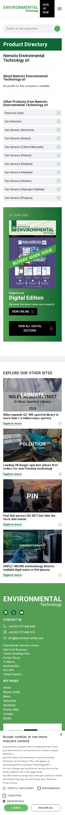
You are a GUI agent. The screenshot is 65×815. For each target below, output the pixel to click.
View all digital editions (30, 328)
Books (7, 718)
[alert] (32, 773)
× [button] (61, 734)
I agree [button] (16, 807)
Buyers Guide (11, 692)
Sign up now (46, 8)
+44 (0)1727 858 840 (21, 626)
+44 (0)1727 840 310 (21, 632)
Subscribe (9, 701)
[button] (4, 788)
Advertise (9, 705)
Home (7, 687)
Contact (8, 714)
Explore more (12, 423)
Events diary (11, 709)
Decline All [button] (45, 807)
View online (20, 311)
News (7, 696)
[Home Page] (20, 8)
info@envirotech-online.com (26, 638)
